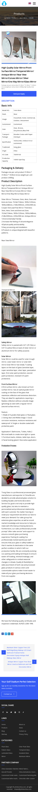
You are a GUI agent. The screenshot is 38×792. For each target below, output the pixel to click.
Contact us (8, 694)
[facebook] (3, 712)
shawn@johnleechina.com (22, 789)
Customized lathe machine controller (10, 779)
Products (15, 18)
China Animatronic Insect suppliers (27, 772)
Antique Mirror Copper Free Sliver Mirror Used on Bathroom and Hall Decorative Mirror (19, 664)
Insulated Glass (24, 753)
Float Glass (5, 747)
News (21, 728)
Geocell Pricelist (7, 772)
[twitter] (11, 712)
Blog (3, 731)
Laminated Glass (7, 753)
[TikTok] (23, 712)
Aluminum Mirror (24, 756)
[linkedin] (7, 712)
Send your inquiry (19, 94)
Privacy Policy (23, 734)
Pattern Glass (6, 750)
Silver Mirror (23, 18)
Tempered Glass (24, 750)
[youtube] (15, 712)
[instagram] (19, 712)
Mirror (4, 756)
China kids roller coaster (27, 778)
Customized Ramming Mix (27, 775)
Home (8, 18)
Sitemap (4, 734)
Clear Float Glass (24, 747)
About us (22, 724)
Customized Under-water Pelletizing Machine (10, 775)
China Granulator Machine (10, 769)
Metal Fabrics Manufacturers (24, 769)
